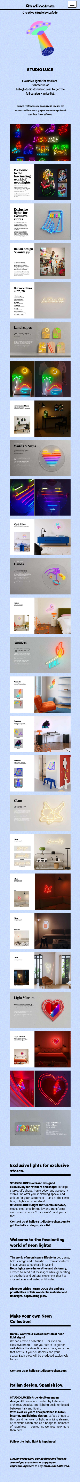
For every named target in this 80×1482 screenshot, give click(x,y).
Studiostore (40, 5)
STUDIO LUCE (40, 70)
